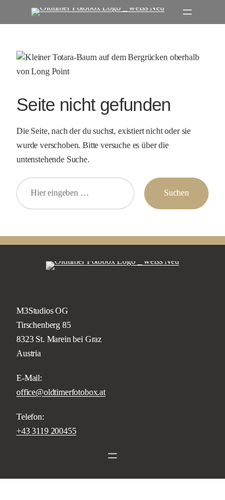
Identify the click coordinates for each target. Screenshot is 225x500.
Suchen (176, 193)
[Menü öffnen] (187, 12)
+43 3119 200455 (46, 431)
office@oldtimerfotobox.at (60, 392)
